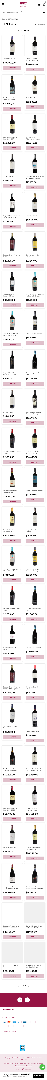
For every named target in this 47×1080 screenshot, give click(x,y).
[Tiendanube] (23, 1069)
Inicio (3, 18)
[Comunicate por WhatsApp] (42, 1067)
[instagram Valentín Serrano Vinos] (19, 999)
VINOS (10, 18)
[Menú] (3, 4)
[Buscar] (44, 12)
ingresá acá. (39, 1063)
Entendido (38, 1076)
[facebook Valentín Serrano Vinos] (27, 999)
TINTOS (16, 18)
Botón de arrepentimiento (23, 1066)
